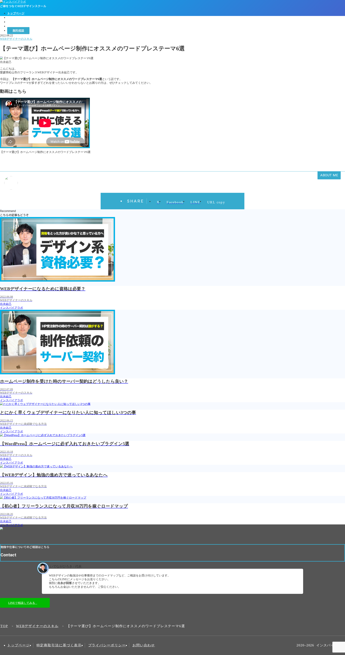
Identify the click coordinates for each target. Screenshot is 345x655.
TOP (4, 626)
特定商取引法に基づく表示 (59, 645)
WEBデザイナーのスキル (37, 626)
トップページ (15, 13)
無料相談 (18, 30)
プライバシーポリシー (107, 645)
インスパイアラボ (18, 26)
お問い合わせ (143, 645)
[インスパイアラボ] (13, 1)
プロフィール (15, 17)
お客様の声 (14, 22)
